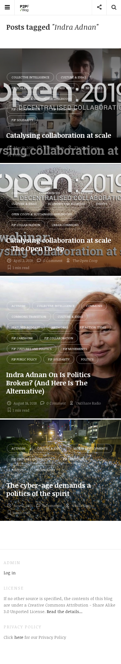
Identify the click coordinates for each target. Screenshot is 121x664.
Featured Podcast (26, 327)
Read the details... (64, 611)
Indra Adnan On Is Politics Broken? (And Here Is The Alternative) (48, 383)
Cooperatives (81, 193)
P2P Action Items (93, 327)
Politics (87, 359)
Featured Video (62, 88)
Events (101, 203)
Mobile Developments (90, 448)
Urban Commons (65, 225)
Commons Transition (29, 316)
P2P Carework (22, 338)
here (18, 637)
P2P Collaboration (26, 109)
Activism (18, 306)
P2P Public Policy (24, 359)
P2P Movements (75, 349)
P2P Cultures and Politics (31, 349)
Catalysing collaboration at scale (58, 135)
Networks (94, 88)
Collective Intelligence (30, 77)
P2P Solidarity (22, 120)
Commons (20, 193)
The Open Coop (86, 147)
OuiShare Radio (88, 403)
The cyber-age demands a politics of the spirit (48, 489)
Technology (45, 470)
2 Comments (54, 147)
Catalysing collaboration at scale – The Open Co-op (58, 244)
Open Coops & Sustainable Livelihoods (42, 98)
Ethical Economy (25, 88)
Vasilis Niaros (82, 505)
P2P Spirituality (75, 459)
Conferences (49, 193)
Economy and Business (66, 203)
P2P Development (65, 109)
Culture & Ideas (73, 77)
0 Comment (52, 260)
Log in (10, 572)
